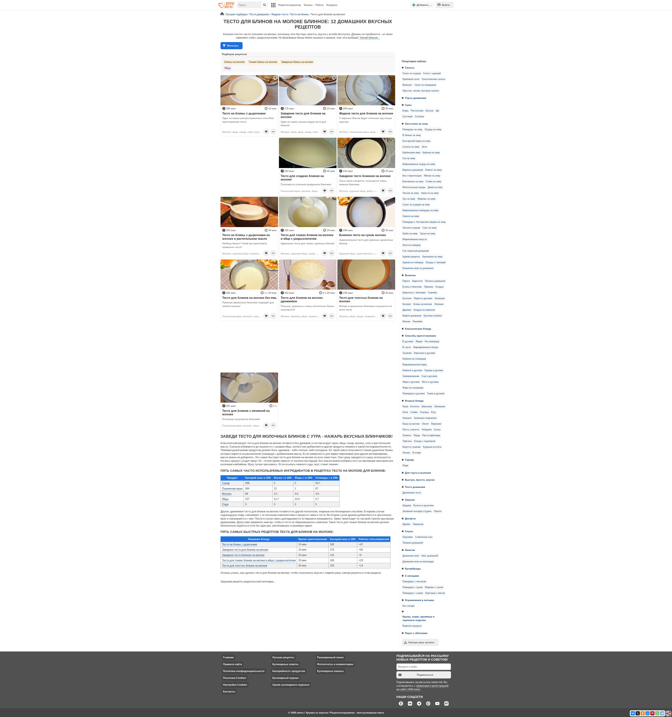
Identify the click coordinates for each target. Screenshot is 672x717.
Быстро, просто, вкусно (420, 479)
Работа (319, 5)
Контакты (229, 691)
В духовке (407, 341)
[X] (638, 713)
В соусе (406, 347)
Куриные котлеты (432, 447)
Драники (406, 310)
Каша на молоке (411, 424)
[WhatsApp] (657, 713)
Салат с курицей (432, 73)
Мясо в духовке (430, 382)
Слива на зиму (433, 181)
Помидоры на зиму (412, 129)
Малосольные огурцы (413, 187)
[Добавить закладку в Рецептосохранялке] (266, 131)
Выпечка (410, 275)
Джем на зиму (435, 187)
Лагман (406, 453)
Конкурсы (331, 5)
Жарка (419, 341)
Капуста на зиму (430, 193)
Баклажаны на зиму (413, 181)
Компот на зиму (433, 170)
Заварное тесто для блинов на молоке (245, 549)
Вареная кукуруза (411, 626)
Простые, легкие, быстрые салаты (420, 91)
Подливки (407, 537)
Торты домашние (415, 98)
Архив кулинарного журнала (290, 684)
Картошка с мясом (435, 593)
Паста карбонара (431, 435)
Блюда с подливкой (424, 441)
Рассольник (417, 111)
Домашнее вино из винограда (418, 561)
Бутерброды (413, 568)
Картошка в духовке (424, 353)
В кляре (416, 453)
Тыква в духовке (435, 393)
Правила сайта (232, 664)
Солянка (419, 116)
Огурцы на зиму (433, 129)
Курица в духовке (434, 370)
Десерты (410, 518)
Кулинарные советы (285, 664)
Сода (225, 504)
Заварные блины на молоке (297, 61)
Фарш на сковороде (412, 388)
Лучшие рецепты (283, 657)
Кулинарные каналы (330, 671)
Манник (406, 321)
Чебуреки (427, 429)
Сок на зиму (408, 158)
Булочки (406, 298)
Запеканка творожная (425, 418)
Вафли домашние (411, 316)
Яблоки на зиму (432, 176)
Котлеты (414, 406)
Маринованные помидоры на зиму (420, 210)
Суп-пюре (407, 116)
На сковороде (432, 341)
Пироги (406, 281)
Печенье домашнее (435, 281)
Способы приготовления (420, 335)
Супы (408, 105)
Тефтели (407, 441)
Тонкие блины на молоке (263, 61)
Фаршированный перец (414, 364)
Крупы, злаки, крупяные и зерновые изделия (418, 618)
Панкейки (417, 321)
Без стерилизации (412, 176)
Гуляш (437, 429)
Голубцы (424, 412)
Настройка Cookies (235, 684)
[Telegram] (662, 713)
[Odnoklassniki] (642, 713)
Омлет (425, 424)
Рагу (433, 412)
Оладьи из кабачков (424, 310)
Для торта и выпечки (418, 472)
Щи (437, 111)
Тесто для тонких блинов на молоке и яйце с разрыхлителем (259, 560)
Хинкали (406, 418)
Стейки (414, 412)
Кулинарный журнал (285, 677)
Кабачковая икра (411, 152)
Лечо (424, 147)
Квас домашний (429, 556)
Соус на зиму (429, 228)
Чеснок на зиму (410, 193)
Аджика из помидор (412, 262)
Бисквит (406, 304)
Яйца (227, 68)
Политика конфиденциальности (243, 671)
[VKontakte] (633, 713)
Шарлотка (417, 281)
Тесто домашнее (415, 487)
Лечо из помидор (411, 245)
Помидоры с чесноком (414, 581)
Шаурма (406, 505)
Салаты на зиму (410, 147)
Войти (446, 5)
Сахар (226, 483)
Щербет (406, 524)
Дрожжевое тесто (411, 492)
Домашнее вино (410, 556)
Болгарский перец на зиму (416, 141)
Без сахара (408, 606)
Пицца (417, 435)
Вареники (436, 424)
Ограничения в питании (419, 600)
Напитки (410, 550)
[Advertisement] (425, 34)
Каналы (308, 5)
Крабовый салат (411, 79)
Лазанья (406, 435)
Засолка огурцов (411, 228)
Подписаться (425, 674)
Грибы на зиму (410, 233)
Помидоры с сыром (412, 593)
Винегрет (407, 85)
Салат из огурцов (411, 73)
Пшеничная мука (232, 488)
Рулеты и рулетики (423, 505)
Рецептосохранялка (289, 5)
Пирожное (418, 524)
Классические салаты (433, 79)
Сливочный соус (424, 537)
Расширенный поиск (330, 657)
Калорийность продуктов (288, 671)
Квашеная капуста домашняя (417, 268)
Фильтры (233, 45)
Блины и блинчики (412, 287)
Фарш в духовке (411, 382)
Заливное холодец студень (417, 511)
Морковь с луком (434, 587)
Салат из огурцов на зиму (416, 204)
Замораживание (410, 376)
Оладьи (439, 287)
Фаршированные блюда (425, 347)
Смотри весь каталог (421, 642)
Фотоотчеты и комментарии (335, 664)
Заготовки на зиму (416, 123)
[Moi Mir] (647, 713)
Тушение (407, 353)
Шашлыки (427, 406)
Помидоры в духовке (413, 393)
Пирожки (428, 287)
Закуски (410, 499)
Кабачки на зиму (431, 152)
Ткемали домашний (412, 543)
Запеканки (439, 406)
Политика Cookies (234, 677)
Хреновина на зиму (432, 256)
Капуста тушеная (411, 447)
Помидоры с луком (412, 587)
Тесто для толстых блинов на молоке (244, 565)
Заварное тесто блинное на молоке (243, 555)
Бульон (429, 111)
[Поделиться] (668, 713)
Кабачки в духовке (412, 370)
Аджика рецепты (411, 256)
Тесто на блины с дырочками (239, 544)
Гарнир (409, 459)
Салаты (409, 67)
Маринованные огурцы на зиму (418, 164)
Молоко (226, 493)
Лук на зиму (408, 199)
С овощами (412, 575)
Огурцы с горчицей (436, 262)
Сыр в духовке (429, 376)
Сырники (432, 292)
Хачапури (440, 298)
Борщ (405, 111)
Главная (228, 657)
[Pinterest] (652, 713)
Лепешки (438, 304)
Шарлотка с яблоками (414, 292)
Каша (405, 406)
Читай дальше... (370, 37)
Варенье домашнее (412, 170)
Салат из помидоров (425, 85)
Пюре (405, 465)
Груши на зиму (427, 233)
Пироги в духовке (423, 298)
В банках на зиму (411, 135)
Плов (405, 412)
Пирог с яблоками (416, 633)
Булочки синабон (433, 316)
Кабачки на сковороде (414, 359)
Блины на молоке (422, 304)
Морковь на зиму (427, 199)
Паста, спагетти (410, 429)
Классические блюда (418, 328)
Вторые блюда (414, 400)
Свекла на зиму (410, 216)
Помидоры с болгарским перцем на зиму (424, 222)
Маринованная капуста (414, 239)
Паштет (438, 511)
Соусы (409, 531)
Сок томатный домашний (415, 251)
